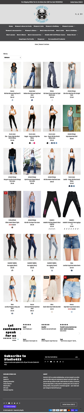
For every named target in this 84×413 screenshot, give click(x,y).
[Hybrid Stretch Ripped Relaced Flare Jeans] (32, 161)
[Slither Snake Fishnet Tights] (12, 204)
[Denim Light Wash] (52, 100)
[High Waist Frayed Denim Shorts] (72, 288)
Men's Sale (60, 30)
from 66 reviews (14, 339)
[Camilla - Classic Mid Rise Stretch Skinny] (72, 161)
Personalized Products (56, 39)
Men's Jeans (10, 34)
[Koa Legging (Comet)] (52, 247)
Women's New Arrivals (23, 26)
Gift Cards (5, 388)
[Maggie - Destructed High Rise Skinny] (32, 118)
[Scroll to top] (80, 409)
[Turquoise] (74, 229)
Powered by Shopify (19, 410)
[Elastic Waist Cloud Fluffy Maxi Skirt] (52, 288)
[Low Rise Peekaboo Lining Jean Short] (12, 288)
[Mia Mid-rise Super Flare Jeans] (32, 204)
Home (11, 26)
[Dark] (52, 143)
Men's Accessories (34, 34)
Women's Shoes (30, 30)
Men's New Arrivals (47, 30)
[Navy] (32, 270)
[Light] (56, 143)
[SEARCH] (76, 14)
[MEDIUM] (12, 100)
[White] (32, 143)
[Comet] (52, 270)
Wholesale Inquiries (8, 390)
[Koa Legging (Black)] (12, 247)
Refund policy (6, 386)
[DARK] (72, 270)
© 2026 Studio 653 (8, 410)
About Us (5, 377)
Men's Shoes (21, 34)
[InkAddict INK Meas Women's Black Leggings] (52, 204)
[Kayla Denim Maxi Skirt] (72, 118)
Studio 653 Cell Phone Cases (55, 34)
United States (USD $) (76, 2)
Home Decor (71, 34)
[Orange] (76, 229)
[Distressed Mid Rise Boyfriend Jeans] (32, 288)
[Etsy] (63, 362)
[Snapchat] (57, 362)
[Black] (12, 143)
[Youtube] (51, 362)
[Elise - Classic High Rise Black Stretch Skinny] (12, 118)
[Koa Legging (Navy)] (32, 247)
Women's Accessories (13, 30)
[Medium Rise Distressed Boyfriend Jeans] (32, 75)
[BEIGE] (52, 312)
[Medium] (54, 143)
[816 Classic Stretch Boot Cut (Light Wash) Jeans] (52, 75)
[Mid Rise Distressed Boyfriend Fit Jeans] (12, 75)
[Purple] (69, 229)
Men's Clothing (71, 30)
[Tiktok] (60, 362)
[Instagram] (54, 362)
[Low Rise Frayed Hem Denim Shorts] (72, 247)
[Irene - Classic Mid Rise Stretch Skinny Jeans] (52, 118)
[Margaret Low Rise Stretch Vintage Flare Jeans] (12, 161)
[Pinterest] (47, 362)
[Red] (72, 229)
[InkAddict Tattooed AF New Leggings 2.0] (72, 204)
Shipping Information (8, 381)
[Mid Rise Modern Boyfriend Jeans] (52, 161)
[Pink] (50, 229)
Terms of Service (7, 384)
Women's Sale (39, 26)
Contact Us (6, 379)
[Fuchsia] (34, 143)
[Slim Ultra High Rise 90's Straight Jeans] (72, 75)
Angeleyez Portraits (26, 39)
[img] (7, 338)
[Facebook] (45, 362)
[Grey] (67, 229)
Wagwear (41, 39)
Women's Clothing (52, 26)
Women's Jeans (67, 26)
